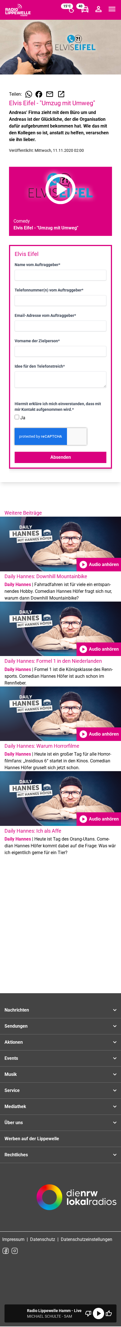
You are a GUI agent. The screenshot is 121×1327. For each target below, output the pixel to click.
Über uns (14, 1122)
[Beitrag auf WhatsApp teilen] (28, 94)
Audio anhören (99, 564)
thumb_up (108, 1313)
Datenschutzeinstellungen (86, 1239)
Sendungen (16, 1026)
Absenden (60, 457)
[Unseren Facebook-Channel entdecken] (5, 1250)
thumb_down (88, 1313)
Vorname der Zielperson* (37, 341)
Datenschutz (42, 1239)
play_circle (98, 1313)
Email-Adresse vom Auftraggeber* (45, 315)
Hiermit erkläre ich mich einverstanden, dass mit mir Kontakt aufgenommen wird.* (58, 407)
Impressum (13, 1239)
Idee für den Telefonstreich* (40, 366)
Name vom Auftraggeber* (37, 264)
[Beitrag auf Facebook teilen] (38, 94)
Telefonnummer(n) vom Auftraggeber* (49, 290)
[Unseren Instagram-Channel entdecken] (14, 1250)
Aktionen (14, 1042)
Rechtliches (16, 1154)
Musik (11, 1074)
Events (11, 1058)
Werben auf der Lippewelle (32, 1138)
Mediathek (15, 1106)
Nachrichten (17, 1010)
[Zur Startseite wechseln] (18, 10)
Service (12, 1090)
